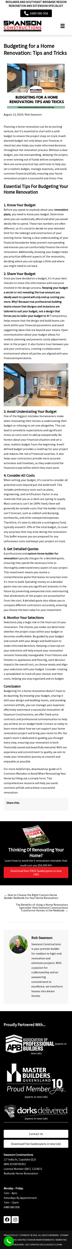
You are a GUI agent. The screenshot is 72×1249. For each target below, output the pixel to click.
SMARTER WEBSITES (45, 1239)
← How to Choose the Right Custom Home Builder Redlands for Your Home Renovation (31, 896)
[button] (7, 1219)
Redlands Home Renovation (21, 1173)
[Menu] (62, 25)
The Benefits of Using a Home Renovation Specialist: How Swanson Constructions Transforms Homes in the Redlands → (42, 907)
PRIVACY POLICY (11, 1235)
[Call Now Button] (9, 1241)
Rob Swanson (33, 114)
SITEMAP (64, 1235)
